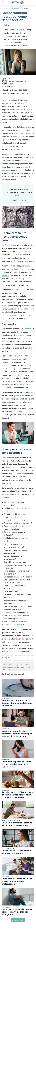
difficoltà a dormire (15, 625)
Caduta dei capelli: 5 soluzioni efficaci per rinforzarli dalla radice (16, 764)
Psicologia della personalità (19, 8)
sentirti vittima (24, 508)
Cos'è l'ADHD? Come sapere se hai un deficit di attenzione (17, 824)
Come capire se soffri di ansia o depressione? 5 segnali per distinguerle (17, 912)
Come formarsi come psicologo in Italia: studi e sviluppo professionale (17, 881)
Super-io (5, 275)
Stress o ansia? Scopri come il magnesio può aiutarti (16, 852)
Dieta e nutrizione (8, 848)
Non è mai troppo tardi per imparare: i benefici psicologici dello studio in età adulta (17, 733)
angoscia (28, 329)
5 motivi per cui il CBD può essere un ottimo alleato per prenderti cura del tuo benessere (18, 795)
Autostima (6, 698)
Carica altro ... (18, 920)
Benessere (5, 729)
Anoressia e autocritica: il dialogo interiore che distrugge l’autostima (17, 703)
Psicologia (5, 8)
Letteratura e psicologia (11, 820)
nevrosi (5, 170)
